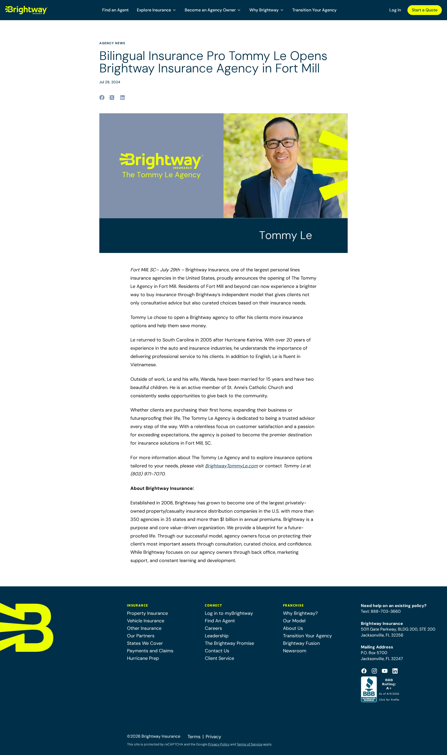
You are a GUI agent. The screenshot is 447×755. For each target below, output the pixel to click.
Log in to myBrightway (229, 613)
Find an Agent (115, 10)
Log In (395, 10)
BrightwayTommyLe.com (231, 466)
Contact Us (217, 651)
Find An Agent (220, 621)
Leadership (216, 636)
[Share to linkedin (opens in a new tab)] (122, 97)
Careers (213, 628)
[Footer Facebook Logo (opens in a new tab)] (364, 671)
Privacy (213, 737)
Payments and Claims (150, 651)
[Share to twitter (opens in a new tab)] (112, 97)
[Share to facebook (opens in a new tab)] (102, 97)
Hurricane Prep (143, 658)
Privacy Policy (218, 744)
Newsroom (294, 651)
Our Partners (140, 636)
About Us (293, 628)
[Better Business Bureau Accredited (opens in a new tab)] (380, 689)
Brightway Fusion (301, 643)
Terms (194, 737)
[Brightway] (39, 10)
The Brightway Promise (229, 643)
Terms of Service (249, 744)
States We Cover (145, 643)
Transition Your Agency (314, 10)
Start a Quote (424, 10)
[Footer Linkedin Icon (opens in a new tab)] (395, 671)
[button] (156, 10)
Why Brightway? (300, 613)
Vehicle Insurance (145, 621)
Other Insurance (144, 628)
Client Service (219, 658)
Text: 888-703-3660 (381, 611)
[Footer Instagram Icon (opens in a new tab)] (374, 671)
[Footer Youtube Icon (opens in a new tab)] (385, 671)
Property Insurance (147, 613)
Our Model (294, 621)
